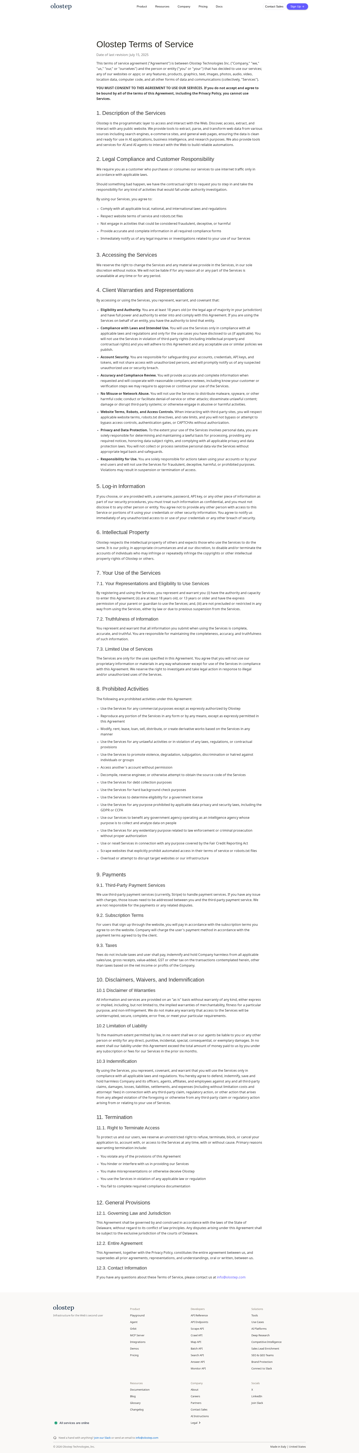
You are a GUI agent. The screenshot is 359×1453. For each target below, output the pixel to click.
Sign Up (297, 6)
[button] (142, 6)
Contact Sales (274, 6)
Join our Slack (102, 1438)
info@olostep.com (231, 1277)
